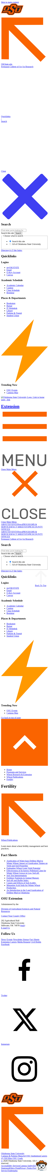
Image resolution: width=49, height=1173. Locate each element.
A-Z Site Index (15, 250)
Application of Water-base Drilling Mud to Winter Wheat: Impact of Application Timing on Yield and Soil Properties (27, 863)
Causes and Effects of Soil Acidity (21, 883)
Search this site (7, 233)
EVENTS (13, 524)
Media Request (23, 942)
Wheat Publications (15, 777)
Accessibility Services (10, 1166)
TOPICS (29, 527)
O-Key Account (13, 272)
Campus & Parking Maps (12, 1156)
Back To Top (40, 585)
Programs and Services (16, 772)
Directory (5, 250)
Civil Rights (36, 942)
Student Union (13, 315)
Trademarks (12, 1170)
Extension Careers (9, 942)
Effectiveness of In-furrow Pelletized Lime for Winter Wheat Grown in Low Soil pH (26, 871)
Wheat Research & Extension (19, 774)
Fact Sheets (34, 939)
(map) (22, 925)
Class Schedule (13, 290)
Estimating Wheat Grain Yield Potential (23, 868)
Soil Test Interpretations (17, 875)
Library (10, 311)
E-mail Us (5, 928)
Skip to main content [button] (10, 2)
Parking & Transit (14, 313)
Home (9, 769)
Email (9, 270)
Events (10, 939)
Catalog (10, 288)
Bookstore (11, 303)
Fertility (10, 779)
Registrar (10, 293)
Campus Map (12, 392)
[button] (24, 119)
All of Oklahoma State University (26, 244)
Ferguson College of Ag (11, 66)
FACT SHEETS (18, 527)
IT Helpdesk (12, 308)
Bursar (9, 306)
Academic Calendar (15, 285)
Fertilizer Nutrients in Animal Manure (23, 878)
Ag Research (27, 66)
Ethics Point (15, 1168)
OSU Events (12, 390)
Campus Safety (26, 1166)
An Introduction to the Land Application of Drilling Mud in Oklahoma (25, 891)
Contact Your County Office (13, 916)
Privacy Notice (26, 1168)
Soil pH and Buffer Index (18, 880)
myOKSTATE (13, 267)
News (19, 524)
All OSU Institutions (32, 1156)
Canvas (10, 275)
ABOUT (5, 524)
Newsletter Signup (21, 939)
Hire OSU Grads (15, 1158)
